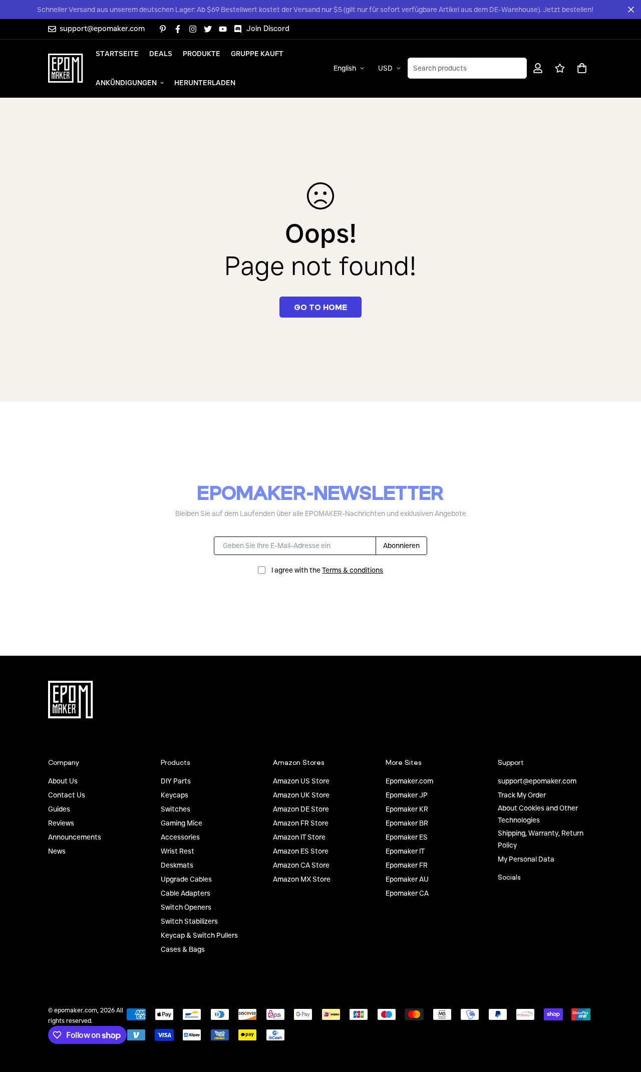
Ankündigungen (126, 82)
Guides (59, 809)
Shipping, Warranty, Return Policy (540, 839)
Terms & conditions (352, 570)
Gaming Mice (181, 823)
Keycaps (174, 794)
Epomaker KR (407, 809)
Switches (175, 809)
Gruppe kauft (257, 53)
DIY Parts (176, 780)
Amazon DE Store (301, 809)
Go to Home (320, 307)
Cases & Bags (183, 949)
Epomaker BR (407, 823)
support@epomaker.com (537, 780)
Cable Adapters (185, 893)
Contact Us (66, 794)
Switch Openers (186, 907)
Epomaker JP (407, 794)
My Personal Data (526, 859)
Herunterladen (204, 82)
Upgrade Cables (186, 879)
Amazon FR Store (301, 823)
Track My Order (522, 794)
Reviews (61, 823)
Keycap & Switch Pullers (199, 935)
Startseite (117, 53)
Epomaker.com (409, 780)
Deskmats (177, 865)
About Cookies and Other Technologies (538, 814)
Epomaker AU (407, 879)
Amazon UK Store (301, 794)
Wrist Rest (177, 851)
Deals (160, 53)
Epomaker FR (407, 865)
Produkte (201, 53)
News (57, 851)
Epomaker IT (405, 851)
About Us (63, 780)
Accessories (180, 837)
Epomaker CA (407, 893)
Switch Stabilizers (189, 921)
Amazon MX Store (302, 879)
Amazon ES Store (301, 851)
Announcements (74, 837)
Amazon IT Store (299, 837)
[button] (580, 68)
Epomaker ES (407, 837)
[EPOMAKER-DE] (65, 68)
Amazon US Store (301, 780)
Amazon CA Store (301, 865)
